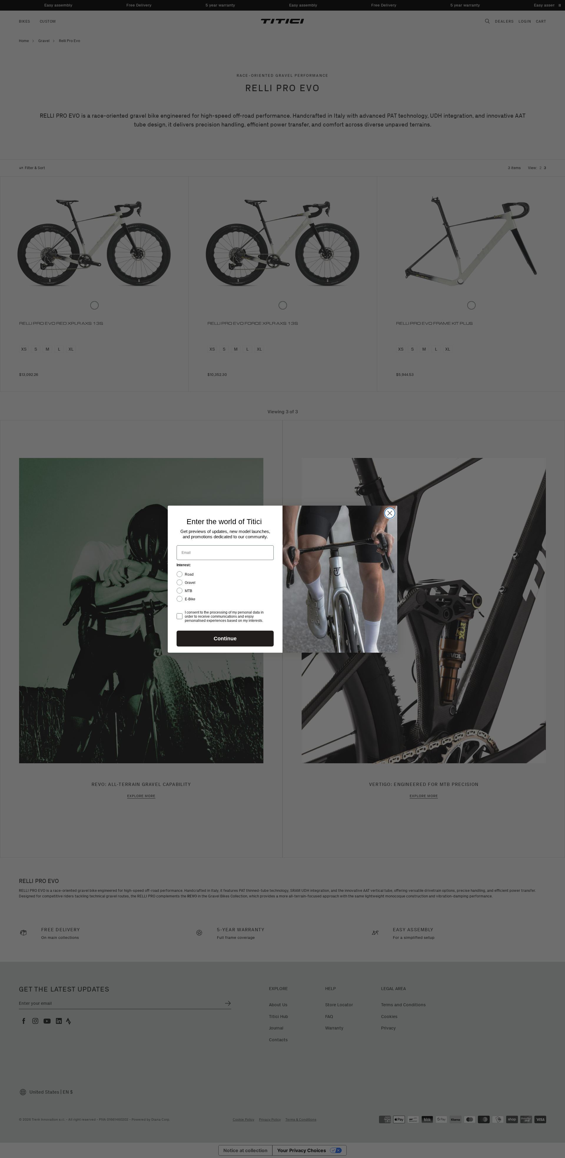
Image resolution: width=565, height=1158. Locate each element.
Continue (225, 639)
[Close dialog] (390, 513)
